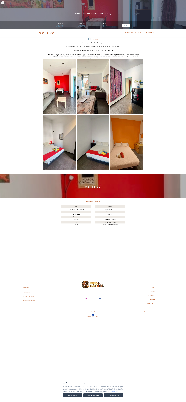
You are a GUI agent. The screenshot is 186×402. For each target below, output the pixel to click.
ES (94, 312)
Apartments (151, 295)
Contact (152, 299)
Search (126, 25)
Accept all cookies (114, 395)
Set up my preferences (93, 395)
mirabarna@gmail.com (29, 300)
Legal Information (150, 307)
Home (153, 291)
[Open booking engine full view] (93, 25)
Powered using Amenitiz (93, 316)
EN (91, 312)
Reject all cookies (72, 395)
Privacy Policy (151, 303)
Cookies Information (149, 312)
